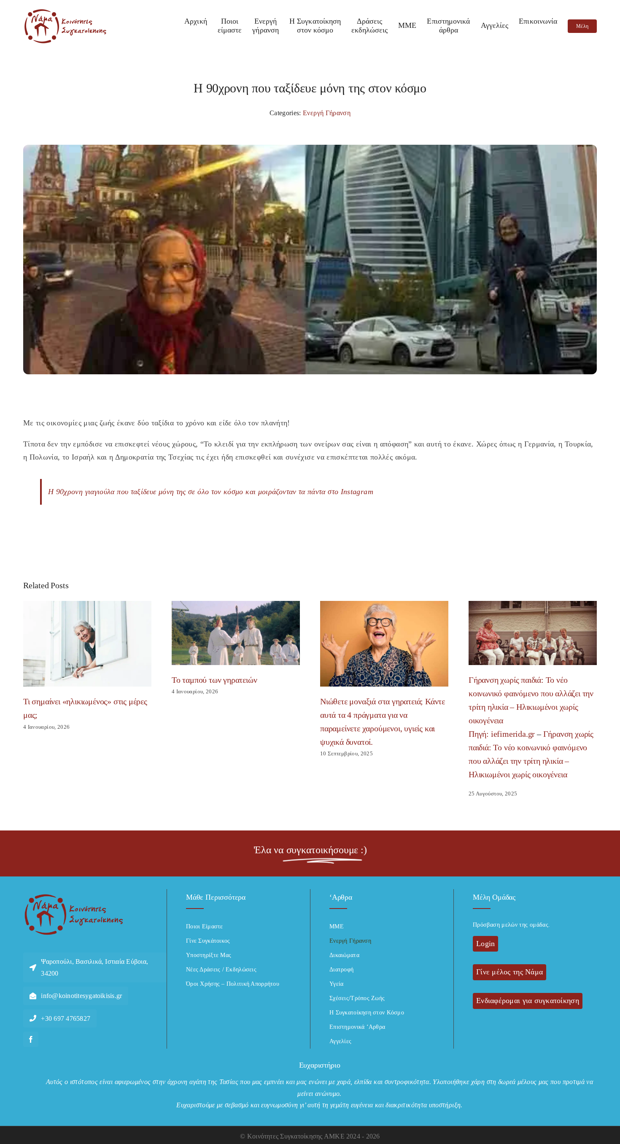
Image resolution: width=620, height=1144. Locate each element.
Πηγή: (480, 733)
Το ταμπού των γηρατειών (214, 679)
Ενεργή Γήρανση (326, 112)
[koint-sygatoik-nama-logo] (65, 12)
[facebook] (30, 1039)
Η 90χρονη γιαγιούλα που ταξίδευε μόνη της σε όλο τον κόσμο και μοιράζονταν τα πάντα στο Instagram (210, 491)
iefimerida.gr (513, 733)
